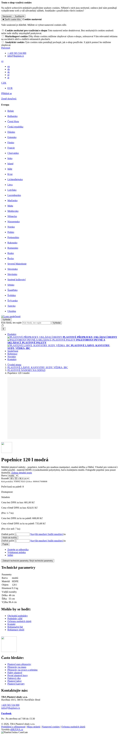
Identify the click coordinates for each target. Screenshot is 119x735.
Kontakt (11, 624)
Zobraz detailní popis (21, 472)
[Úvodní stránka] (10, 316)
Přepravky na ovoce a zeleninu (22, 670)
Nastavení (7, 16)
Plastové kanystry (16, 683)
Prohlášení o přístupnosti (13, 726)
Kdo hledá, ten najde (11, 322)
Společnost (12, 351)
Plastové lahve (14, 681)
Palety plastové (14, 672)
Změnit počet (7, 534)
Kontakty (12, 359)
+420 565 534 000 (10, 705)
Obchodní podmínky (17, 615)
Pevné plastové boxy (17, 675)
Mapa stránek (33, 726)
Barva (4, 475)
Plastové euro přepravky (19, 664)
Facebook (6, 713)
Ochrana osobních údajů (19, 621)
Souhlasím (19, 16)
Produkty (11, 334)
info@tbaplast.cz (10, 707)
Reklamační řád (15, 627)
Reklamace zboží (15, 629)
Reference (12, 353)
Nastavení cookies (51, 726)
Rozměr (5, 478)
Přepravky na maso (16, 667)
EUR (10, 88)
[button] (2, 61)
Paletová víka (14, 678)
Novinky (11, 356)
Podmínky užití (14, 618)
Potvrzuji (5, 47)
